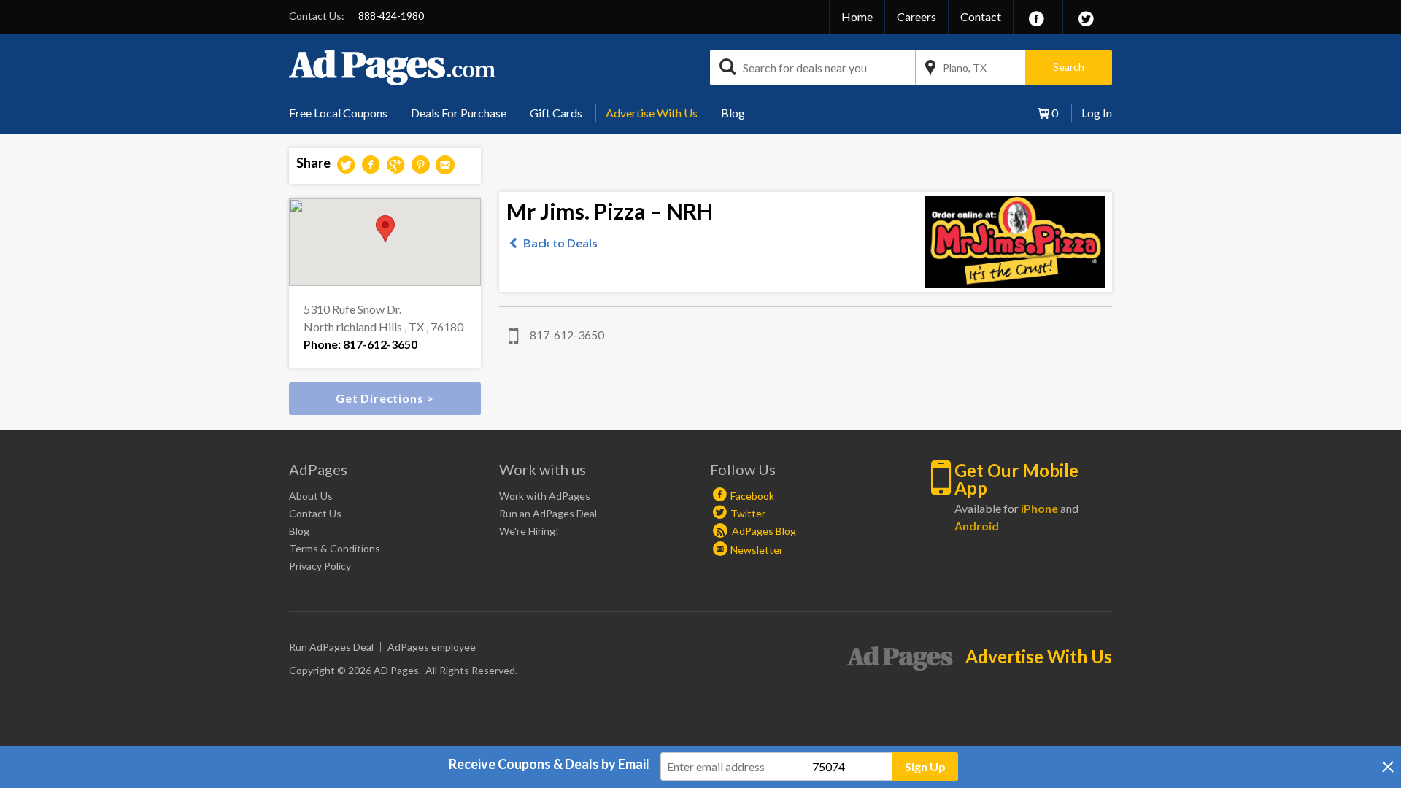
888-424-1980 (391, 15)
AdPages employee (431, 647)
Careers (916, 16)
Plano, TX (965, 67)
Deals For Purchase (458, 113)
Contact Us (315, 513)
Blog (733, 113)
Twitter (747, 513)
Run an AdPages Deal (548, 513)
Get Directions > (385, 398)
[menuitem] (343, 113)
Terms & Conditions (334, 548)
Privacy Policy (320, 566)
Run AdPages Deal (331, 647)
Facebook (752, 496)
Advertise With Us (652, 113)
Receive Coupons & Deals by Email (549, 764)
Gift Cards (556, 113)
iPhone (1039, 508)
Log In (1096, 113)
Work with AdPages (544, 496)
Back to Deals (560, 243)
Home (857, 16)
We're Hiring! (529, 531)
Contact (980, 16)
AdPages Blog (763, 531)
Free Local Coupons (338, 113)
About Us (311, 496)
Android (976, 526)
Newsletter (756, 550)
